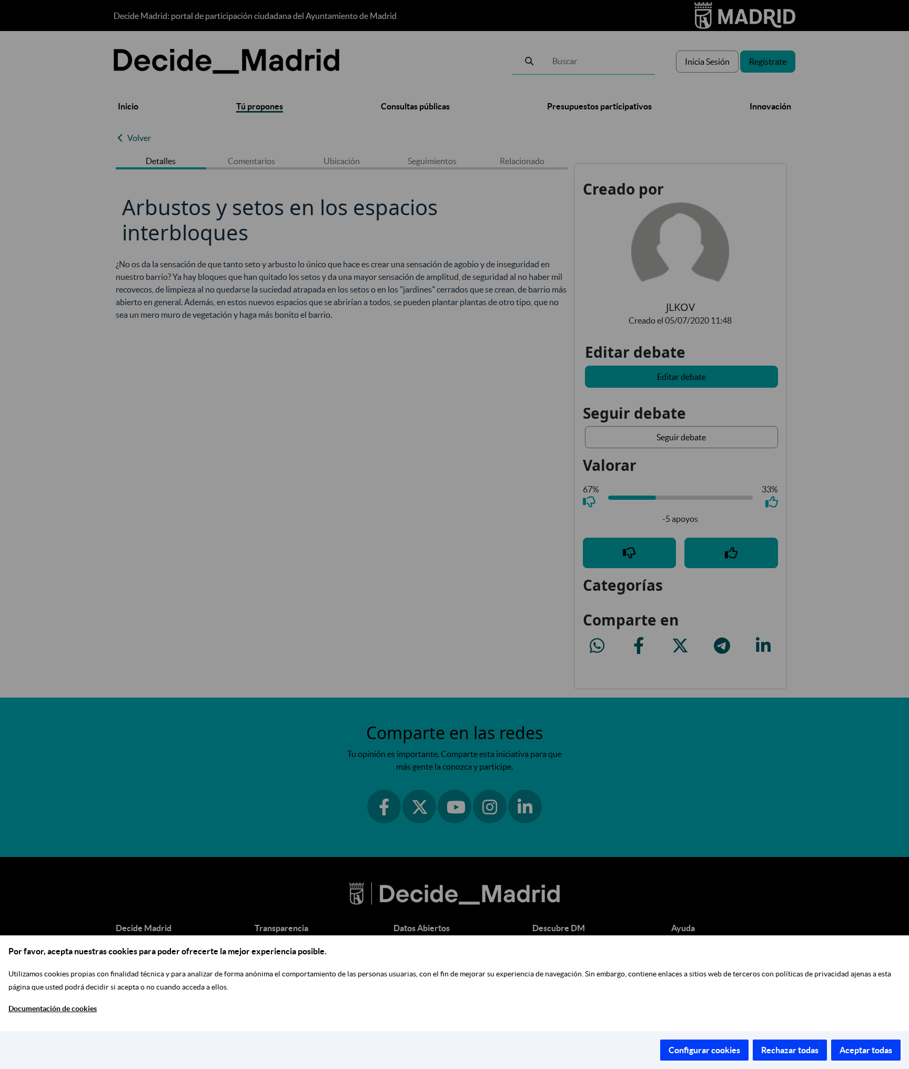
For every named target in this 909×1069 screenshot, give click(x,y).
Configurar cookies (704, 1050)
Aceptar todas (866, 1050)
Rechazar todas (790, 1050)
